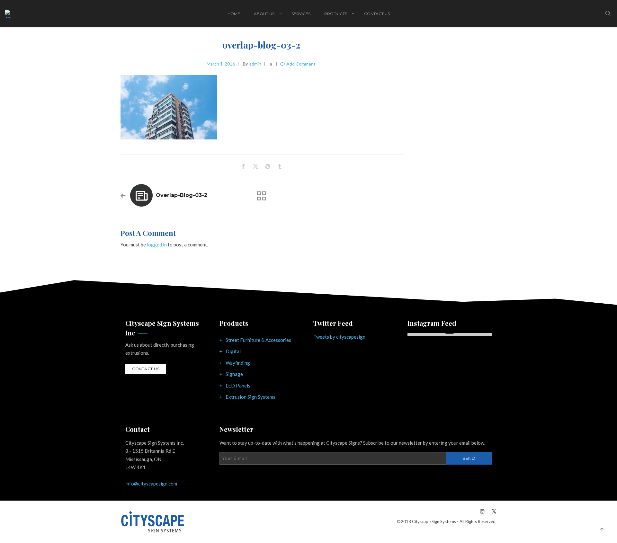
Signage (234, 374)
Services (300, 13)
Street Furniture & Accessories (258, 340)
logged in (157, 244)
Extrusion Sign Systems (250, 397)
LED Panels (238, 385)
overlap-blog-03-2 (181, 195)
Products (335, 13)
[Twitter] (492, 511)
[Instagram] (482, 511)
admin (255, 64)
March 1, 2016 (221, 64)
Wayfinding (238, 363)
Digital (233, 351)
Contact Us (377, 13)
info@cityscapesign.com (151, 483)
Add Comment (301, 64)
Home (234, 13)
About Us (264, 13)
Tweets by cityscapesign (339, 337)
